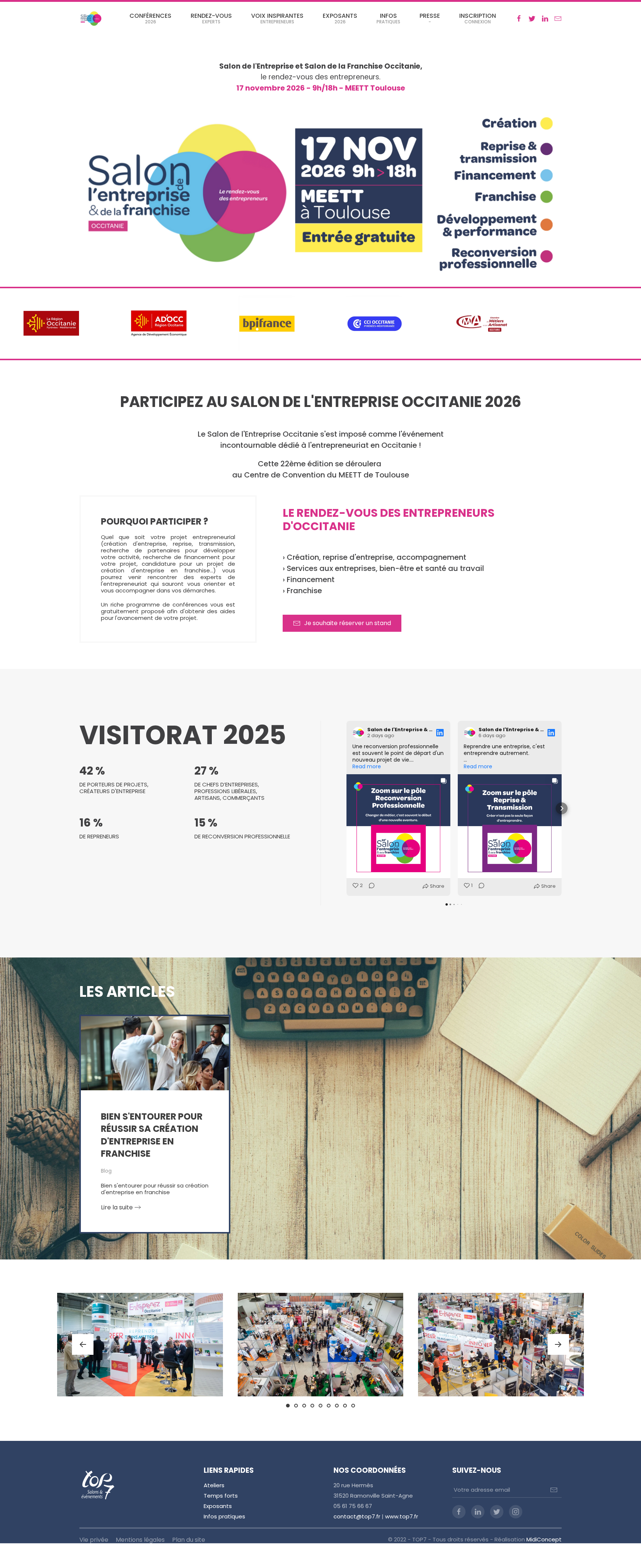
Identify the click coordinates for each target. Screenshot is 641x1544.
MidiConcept (544, 1539)
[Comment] (369, 886)
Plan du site (188, 1539)
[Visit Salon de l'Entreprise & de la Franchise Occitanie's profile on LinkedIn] (358, 733)
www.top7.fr (401, 1516)
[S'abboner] (554, 1490)
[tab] (288, 1405)
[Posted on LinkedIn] (439, 732)
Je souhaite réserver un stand (347, 623)
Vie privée (93, 1539)
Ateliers (214, 1485)
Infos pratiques (224, 1516)
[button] (346, 808)
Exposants (218, 1506)
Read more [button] (366, 766)
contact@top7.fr (356, 1516)
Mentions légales (140, 1539)
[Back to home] (90, 18)
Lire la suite (117, 1207)
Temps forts (221, 1495)
